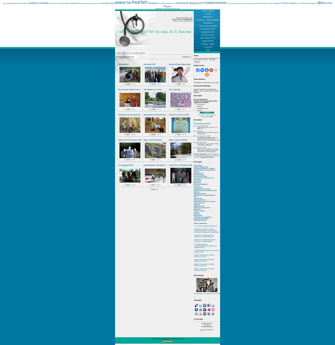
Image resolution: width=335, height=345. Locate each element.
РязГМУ (328, 3)
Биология (197, 182)
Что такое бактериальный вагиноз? (205, 226)
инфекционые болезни (202, 189)
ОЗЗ (195, 196)
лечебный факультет (189, 3)
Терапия (197, 204)
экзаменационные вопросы (17, 3)
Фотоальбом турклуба (203, 123)
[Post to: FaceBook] (209, 305)
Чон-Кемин (199, 131)
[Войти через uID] (198, 70)
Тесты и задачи (199, 211)
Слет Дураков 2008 (125, 165)
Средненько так (202, 108)
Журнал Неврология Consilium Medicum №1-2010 (204, 264)
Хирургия (197, 209)
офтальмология (54, 3)
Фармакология (199, 206)
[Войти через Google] (216, 70)
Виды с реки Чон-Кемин (153, 140)
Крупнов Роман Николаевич (180, 64)
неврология (75, 3)
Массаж (196, 192)
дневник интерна (96, 3)
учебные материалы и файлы (204, 168)
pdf (292, 3)
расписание (64, 3)
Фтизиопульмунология (202, 207)
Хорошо (199, 106)
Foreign (196, 212)
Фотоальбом (127, 53)
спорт (228, 3)
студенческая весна (167, 3)
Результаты (202, 115)
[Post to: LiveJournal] (209, 313)
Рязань (167, 6)
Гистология (198, 187)
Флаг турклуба (175, 89)
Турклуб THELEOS (282, 3)
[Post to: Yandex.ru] (200, 313)
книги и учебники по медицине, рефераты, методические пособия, (207, 155)
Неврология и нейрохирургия (204, 195)
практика (197, 214)
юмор (4, 3)
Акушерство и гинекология (203, 178)
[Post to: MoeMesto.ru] (196, 313)
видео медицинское (201, 167)
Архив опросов (210, 115)
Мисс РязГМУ (299, 3)
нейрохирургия (311, 3)
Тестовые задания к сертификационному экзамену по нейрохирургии (205, 245)
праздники (234, 3)
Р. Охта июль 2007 (202, 126)
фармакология (85, 3)
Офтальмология (200, 200)
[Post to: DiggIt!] (205, 305)
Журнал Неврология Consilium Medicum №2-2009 (204, 269)
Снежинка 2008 (201, 147)
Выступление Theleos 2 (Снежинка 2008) (134, 89)
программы (198, 165)
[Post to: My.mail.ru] (205, 313)
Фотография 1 (123, 64)
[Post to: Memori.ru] (213, 309)
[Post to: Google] (213, 305)
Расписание (198, 215)
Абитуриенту (198, 173)
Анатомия (197, 179)
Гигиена (197, 185)
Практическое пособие (264, 3)
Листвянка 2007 (150, 64)
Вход (190, 21)
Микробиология (199, 193)
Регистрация (184, 21)
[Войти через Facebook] (207, 70)
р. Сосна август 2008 (203, 136)
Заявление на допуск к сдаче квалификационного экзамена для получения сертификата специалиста (206, 230)
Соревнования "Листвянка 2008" (156, 165)
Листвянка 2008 (201, 142)
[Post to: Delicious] (196, 305)
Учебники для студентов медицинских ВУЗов (202, 217)
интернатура (108, 3)
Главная (175, 21)
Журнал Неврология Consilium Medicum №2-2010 (204, 260)
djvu (320, 2)
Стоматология (199, 203)
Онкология (198, 198)
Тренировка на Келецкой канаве (130, 115)
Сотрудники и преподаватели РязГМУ (206, 293)
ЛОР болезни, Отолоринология (205, 190)
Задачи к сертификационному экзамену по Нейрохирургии (204, 235)
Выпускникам (199, 175)
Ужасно (199, 110)
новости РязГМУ (131, 2)
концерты (153, 3)
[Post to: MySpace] (196, 309)
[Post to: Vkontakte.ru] (213, 313)
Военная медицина (201, 184)
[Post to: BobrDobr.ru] (209, 309)
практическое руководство (247, 3)
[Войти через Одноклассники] (207, 75)
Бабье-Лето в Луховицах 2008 (180, 165)
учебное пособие (38, 3)
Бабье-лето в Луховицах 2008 (129, 140)
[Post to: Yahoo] (205, 309)
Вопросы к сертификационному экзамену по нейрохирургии (204, 240)
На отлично (201, 104)
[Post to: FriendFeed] (200, 309)
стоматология (214, 3)
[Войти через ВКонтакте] (202, 70)
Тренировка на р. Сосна (153, 89)
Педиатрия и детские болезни (204, 201)
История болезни (200, 220)
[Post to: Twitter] (200, 305)
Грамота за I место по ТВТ (179, 115)
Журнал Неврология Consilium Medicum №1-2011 (204, 255)
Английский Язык (200, 176)
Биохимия (197, 181)
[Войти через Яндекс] (211, 70)
